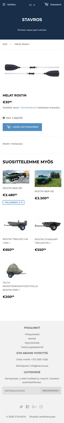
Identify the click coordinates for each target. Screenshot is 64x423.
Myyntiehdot (32, 342)
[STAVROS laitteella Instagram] (41, 407)
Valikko (11, 4)
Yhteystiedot (32, 334)
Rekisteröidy (50, 390)
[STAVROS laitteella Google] (34, 407)
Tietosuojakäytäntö (32, 347)
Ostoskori (55, 4)
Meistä (32, 338)
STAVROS (32, 19)
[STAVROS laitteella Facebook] (27, 407)
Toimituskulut (28, 107)
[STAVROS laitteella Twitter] (21, 407)
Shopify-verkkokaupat (42, 416)
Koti (5, 44)
